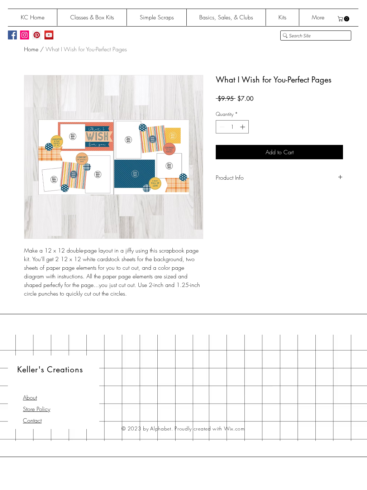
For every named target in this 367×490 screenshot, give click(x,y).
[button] (344, 19)
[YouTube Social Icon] (48, 34)
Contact (32, 420)
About (30, 397)
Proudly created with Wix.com (210, 428)
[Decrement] (221, 127)
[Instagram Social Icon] (24, 34)
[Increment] (243, 127)
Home (31, 49)
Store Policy (36, 409)
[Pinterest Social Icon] (36, 34)
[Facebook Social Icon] (12, 34)
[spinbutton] (232, 127)
